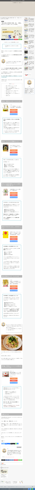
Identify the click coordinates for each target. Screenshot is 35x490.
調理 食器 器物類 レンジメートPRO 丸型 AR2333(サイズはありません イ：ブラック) (15, 373)
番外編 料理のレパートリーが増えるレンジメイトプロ (13, 94)
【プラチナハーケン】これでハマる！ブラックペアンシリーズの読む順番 (29, 52)
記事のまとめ (8, 95)
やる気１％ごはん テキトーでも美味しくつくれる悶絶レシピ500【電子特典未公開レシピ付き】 (15, 233)
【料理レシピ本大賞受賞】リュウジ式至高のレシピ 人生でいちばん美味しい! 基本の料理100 (15, 282)
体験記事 (3, 21)
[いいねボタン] (2, 441)
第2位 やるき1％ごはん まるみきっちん (12, 90)
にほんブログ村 (3, 464)
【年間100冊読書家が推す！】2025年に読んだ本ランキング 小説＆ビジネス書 (29, 31)
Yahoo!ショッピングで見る (13, 154)
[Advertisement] (17, 10)
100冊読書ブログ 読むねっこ (17, 2)
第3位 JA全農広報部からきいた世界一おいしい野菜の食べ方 (13, 89)
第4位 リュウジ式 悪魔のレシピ (11, 87)
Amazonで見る (14, 150)
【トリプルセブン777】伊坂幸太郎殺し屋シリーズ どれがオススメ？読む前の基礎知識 (29, 36)
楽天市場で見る (14, 152)
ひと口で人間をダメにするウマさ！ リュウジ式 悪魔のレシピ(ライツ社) (15, 146)
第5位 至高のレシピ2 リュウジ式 (11, 85)
